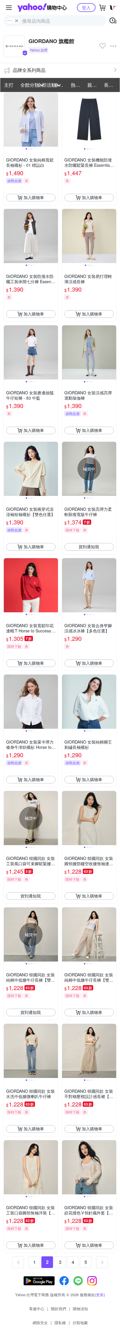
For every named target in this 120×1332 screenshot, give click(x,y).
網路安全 (40, 1322)
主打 (8, 84)
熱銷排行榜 (77, 84)
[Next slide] (54, 119)
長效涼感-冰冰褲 (110, 84)
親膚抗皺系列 (93, 84)
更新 (100, 1294)
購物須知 (80, 1308)
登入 (86, 7)
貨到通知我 (89, 546)
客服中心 (36, 1308)
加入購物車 (34, 197)
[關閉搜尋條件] (16, 20)
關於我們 (58, 1308)
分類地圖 (80, 1322)
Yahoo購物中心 (42, 7)
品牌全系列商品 (29, 70)
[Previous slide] (7, 119)
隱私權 (60, 1322)
